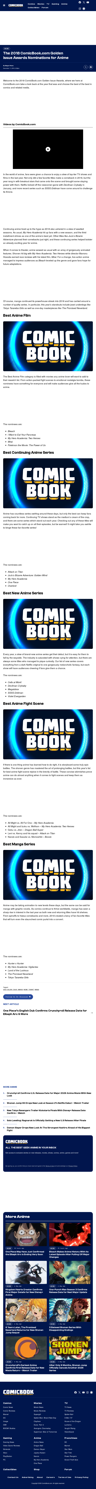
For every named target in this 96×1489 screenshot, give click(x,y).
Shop (36, 1469)
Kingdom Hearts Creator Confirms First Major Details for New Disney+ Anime (24, 1292)
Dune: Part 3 (39, 1425)
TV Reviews (69, 1411)
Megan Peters (9, 65)
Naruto (36, 1456)
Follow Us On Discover (17, 997)
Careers (50, 1477)
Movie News (38, 1407)
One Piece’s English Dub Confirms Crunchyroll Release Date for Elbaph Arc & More (45, 1012)
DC (4, 1418)
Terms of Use (50, 1166)
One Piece (38, 1463)
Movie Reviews (40, 1411)
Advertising (27, 1477)
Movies (40, 4)
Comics (31, 4)
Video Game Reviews (11, 1445)
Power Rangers (71, 1456)
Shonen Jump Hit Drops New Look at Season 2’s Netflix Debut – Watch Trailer (48, 1103)
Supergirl (37, 1414)
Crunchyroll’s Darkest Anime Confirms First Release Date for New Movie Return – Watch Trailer (25, 1368)
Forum (45, 8)
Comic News (8, 1407)
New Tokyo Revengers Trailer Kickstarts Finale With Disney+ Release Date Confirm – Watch (46, 1111)
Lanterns (68, 1425)
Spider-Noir (69, 1414)
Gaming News (8, 1442)
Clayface (37, 1421)
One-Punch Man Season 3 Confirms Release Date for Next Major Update (68, 1291)
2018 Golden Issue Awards (13, 990)
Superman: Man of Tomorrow (45, 1432)
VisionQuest (69, 1432)
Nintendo (6, 1449)
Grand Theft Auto (71, 1460)
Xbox (5, 1453)
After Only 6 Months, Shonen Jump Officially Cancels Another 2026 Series (68, 1368)
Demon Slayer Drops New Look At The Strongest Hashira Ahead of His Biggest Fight (48, 1129)
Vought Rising (70, 1428)
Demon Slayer (39, 1449)
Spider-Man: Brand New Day (45, 1418)
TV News (68, 1407)
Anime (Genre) (29, 990)
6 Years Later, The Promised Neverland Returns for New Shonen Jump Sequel (24, 1330)
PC (4, 1460)
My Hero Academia (41, 1460)
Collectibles (33, 8)
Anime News (39, 1442)
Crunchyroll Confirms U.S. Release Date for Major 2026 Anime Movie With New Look (49, 1094)
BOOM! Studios (9, 1428)
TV (48, 4)
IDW (4, 1425)
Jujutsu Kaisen (39, 1453)
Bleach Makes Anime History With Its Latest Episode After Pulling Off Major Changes (69, 1254)
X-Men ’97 (68, 1418)
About (40, 1477)
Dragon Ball (38, 1445)
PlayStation (7, 1456)
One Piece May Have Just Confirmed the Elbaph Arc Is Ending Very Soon (25, 1253)
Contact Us (12, 1477)
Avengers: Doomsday (42, 1428)
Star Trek (68, 1453)
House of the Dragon (73, 1421)
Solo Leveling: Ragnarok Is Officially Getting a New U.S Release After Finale (46, 1120)
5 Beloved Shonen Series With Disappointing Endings (65, 1328)
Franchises (71, 1438)
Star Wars (68, 1449)
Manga (37, 990)
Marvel (6, 1414)
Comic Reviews (9, 1411)
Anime (64, 4)
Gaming (55, 4)
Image (5, 1421)
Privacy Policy (72, 1166)
